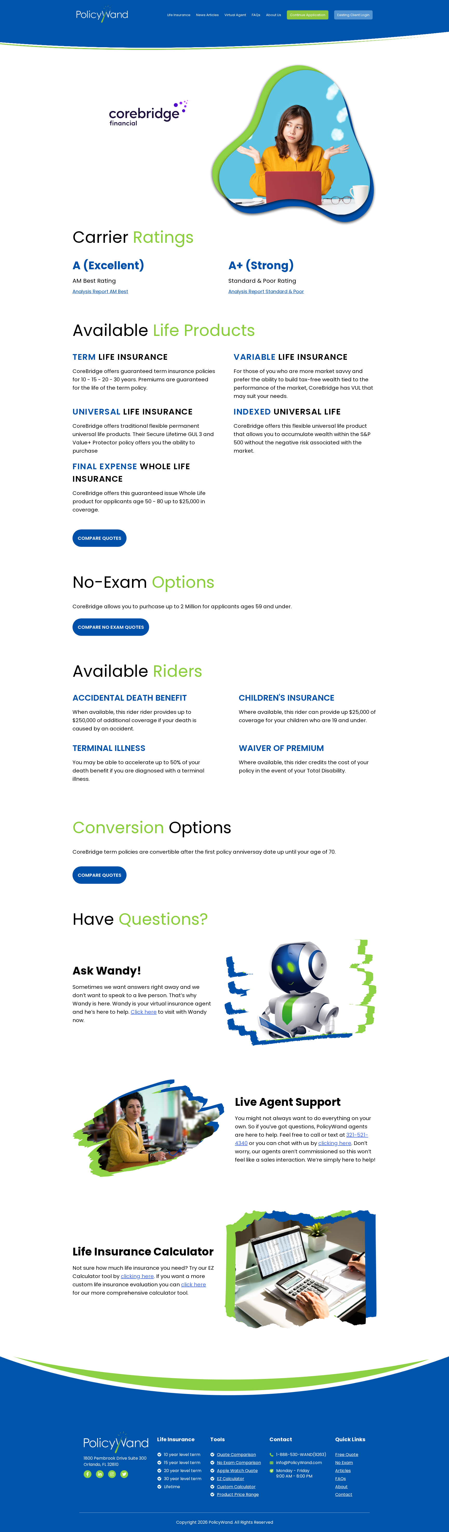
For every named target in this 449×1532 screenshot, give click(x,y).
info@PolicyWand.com (299, 1463)
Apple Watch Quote (237, 1471)
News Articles (207, 14)
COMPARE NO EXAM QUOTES (111, 627)
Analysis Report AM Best (100, 291)
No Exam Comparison (239, 1463)
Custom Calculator (236, 1487)
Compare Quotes (99, 538)
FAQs (256, 14)
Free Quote (346, 1455)
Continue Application (307, 14)
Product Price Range (238, 1495)
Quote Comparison (236, 1455)
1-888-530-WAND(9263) (301, 1455)
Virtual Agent (235, 14)
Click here (144, 1012)
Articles (343, 1471)
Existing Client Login (353, 14)
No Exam (344, 1463)
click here (193, 1284)
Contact (343, 1495)
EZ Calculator (230, 1479)
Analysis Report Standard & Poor (266, 291)
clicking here (334, 1143)
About (341, 1487)
